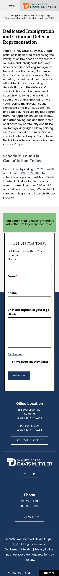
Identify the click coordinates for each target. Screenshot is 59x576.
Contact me (11, 169)
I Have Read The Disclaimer (31, 361)
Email (13, 276)
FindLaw (29, 559)
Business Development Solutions (28, 554)
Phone (12, 293)
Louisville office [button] (29, 440)
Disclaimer (15, 354)
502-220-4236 (44, 169)
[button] (9, 5)
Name (12, 259)
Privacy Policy (44, 549)
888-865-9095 (31, 173)
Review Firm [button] (29, 517)
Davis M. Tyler (15, 144)
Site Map (26, 549)
